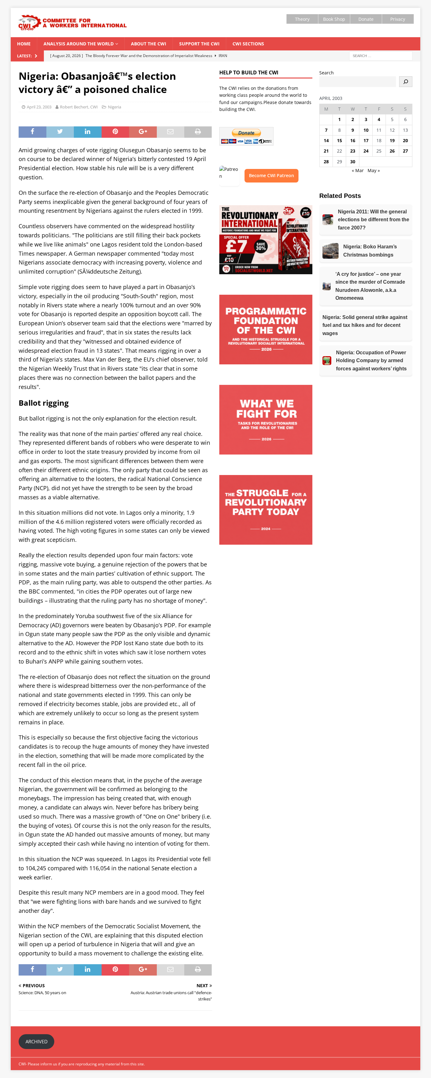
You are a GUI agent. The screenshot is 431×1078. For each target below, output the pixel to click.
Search (326, 73)
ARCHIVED (37, 1041)
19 (392, 140)
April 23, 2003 (39, 107)
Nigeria (114, 107)
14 (326, 140)
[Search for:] (380, 55)
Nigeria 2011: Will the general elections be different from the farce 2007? (373, 219)
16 (352, 140)
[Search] (405, 81)
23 (352, 151)
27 (405, 151)
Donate (366, 19)
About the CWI (148, 44)
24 (366, 151)
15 (339, 140)
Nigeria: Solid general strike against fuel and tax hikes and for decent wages (364, 325)
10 (366, 130)
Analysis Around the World (79, 44)
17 (366, 140)
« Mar (358, 170)
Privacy (397, 19)
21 (326, 151)
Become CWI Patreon (271, 175)
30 (352, 162)
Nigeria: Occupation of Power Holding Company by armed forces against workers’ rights (371, 360)
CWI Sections (248, 44)
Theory (302, 19)
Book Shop (334, 19)
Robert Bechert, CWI (79, 107)
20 (405, 140)
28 (326, 162)
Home (24, 44)
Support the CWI (199, 44)
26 (392, 151)
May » (374, 170)
